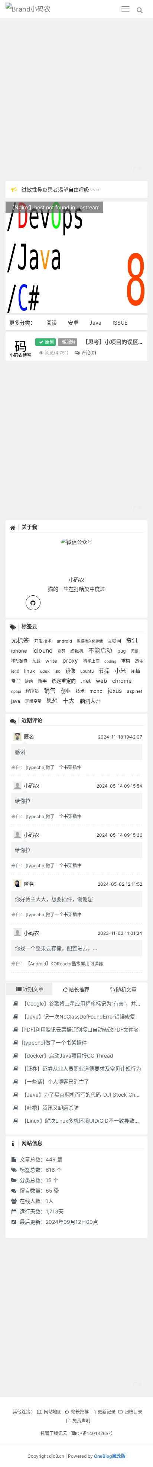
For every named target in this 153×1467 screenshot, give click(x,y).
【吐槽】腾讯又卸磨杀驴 (49, 1107)
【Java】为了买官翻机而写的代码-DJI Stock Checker (84, 1094)
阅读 (51, 322)
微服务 (68, 342)
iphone (20, 651)
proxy (70, 660)
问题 (134, 651)
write (52, 661)
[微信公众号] (76, 541)
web (102, 681)
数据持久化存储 (90, 641)
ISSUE (120, 322)
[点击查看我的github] (33, 602)
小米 (121, 670)
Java (95, 322)
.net (86, 681)
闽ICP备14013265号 (92, 1433)
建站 (29, 681)
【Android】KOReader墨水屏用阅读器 (64, 963)
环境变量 (34, 701)
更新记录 (106, 1412)
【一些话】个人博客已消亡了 (54, 1081)
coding (110, 661)
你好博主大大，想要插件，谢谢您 (54, 899)
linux (30, 671)
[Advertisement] (76, 100)
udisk (45, 671)
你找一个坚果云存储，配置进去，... (56, 948)
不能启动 (101, 650)
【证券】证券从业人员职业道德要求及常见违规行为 (80, 1068)
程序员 (33, 691)
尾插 (135, 671)
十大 (69, 700)
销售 (50, 690)
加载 (37, 661)
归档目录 (133, 1412)
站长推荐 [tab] (79, 989)
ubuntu (87, 671)
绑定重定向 (64, 681)
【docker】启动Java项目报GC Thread (66, 1055)
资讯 (132, 640)
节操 (104, 670)
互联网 (115, 641)
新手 (43, 681)
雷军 (16, 681)
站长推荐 (79, 1412)
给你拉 (22, 801)
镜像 (70, 671)
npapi (16, 691)
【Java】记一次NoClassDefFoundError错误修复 (77, 1016)
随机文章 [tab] (126, 989)
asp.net (134, 691)
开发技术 (43, 641)
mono (96, 691)
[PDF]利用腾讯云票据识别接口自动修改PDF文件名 (79, 1029)
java (16, 701)
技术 (81, 691)
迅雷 (139, 661)
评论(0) (88, 353)
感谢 (20, 752)
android (65, 641)
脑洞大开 (90, 701)
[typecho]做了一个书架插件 (53, 767)
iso (58, 671)
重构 (126, 661)
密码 (62, 651)
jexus (115, 690)
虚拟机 (77, 651)
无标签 (20, 640)
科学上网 (92, 661)
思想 (52, 700)
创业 (66, 691)
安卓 (73, 322)
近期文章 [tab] (33, 989)
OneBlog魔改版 (110, 1456)
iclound (43, 650)
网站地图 (53, 1412)
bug (122, 651)
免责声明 (81, 1420)
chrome (121, 681)
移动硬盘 (20, 661)
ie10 (15, 671)
